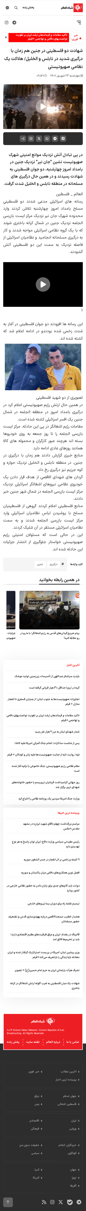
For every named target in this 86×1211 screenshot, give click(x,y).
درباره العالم (53, 1042)
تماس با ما (73, 1042)
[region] (43, 106)
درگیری (53, 564)
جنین (40, 564)
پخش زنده (13, 1042)
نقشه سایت (33, 1042)
